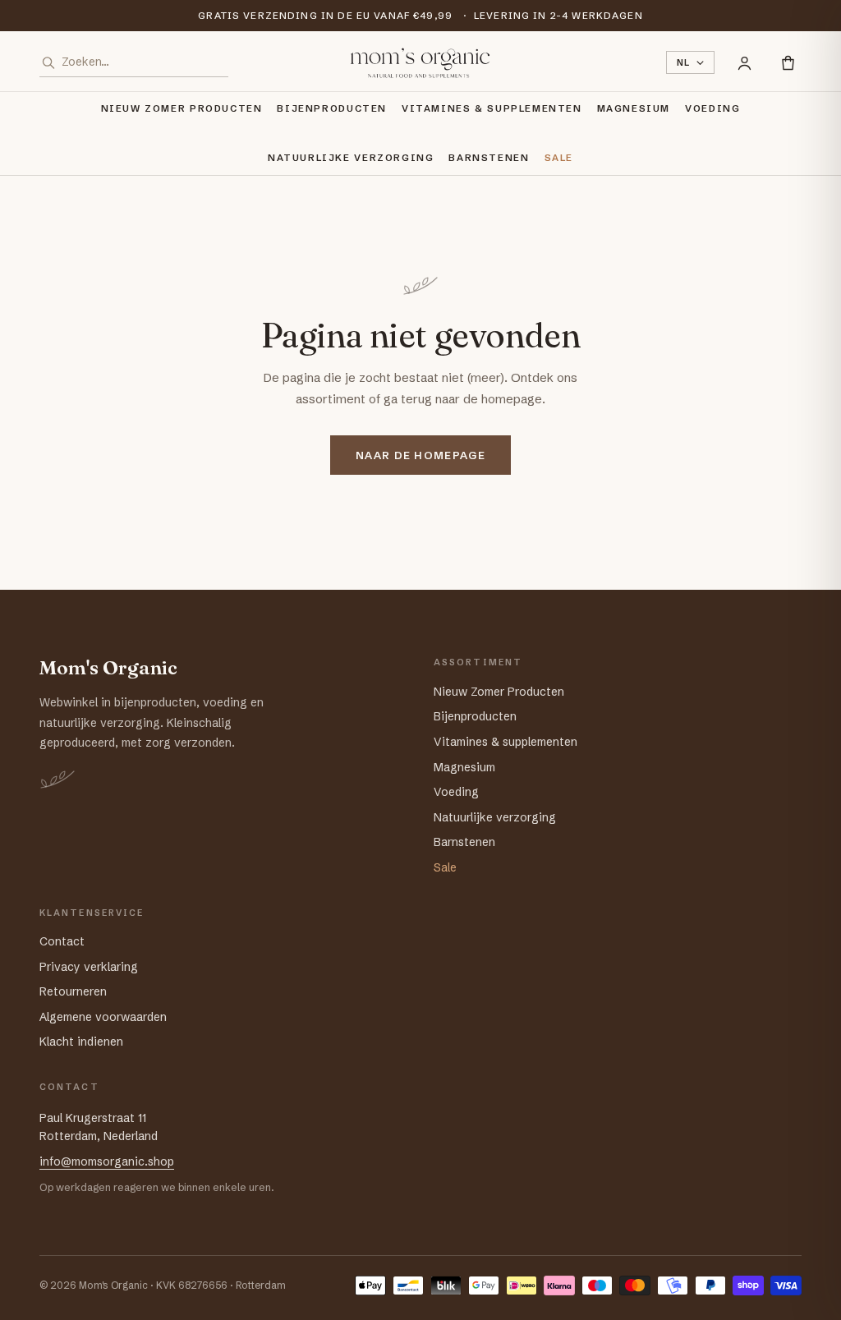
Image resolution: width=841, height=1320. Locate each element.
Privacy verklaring (88, 966)
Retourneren (73, 991)
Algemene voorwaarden (103, 1017)
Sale (559, 157)
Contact (62, 941)
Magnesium (634, 108)
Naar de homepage (420, 455)
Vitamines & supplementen (492, 108)
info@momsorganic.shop (106, 1161)
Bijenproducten (332, 108)
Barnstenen (488, 157)
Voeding (712, 108)
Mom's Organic (108, 668)
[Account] (744, 62)
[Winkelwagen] (788, 62)
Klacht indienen (81, 1041)
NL (684, 62)
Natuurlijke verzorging (351, 157)
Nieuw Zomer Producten (182, 108)
